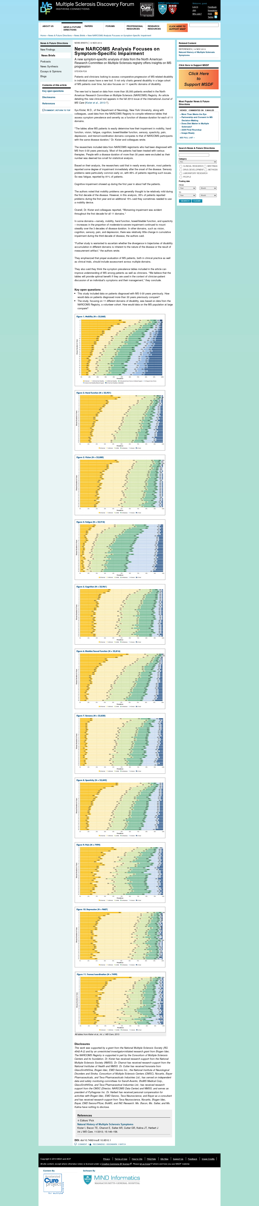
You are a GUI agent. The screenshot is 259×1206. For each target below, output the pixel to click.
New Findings (47, 49)
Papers (89, 26)
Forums (110, 26)
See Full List (187, 137)
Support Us (178, 1158)
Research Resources (154, 27)
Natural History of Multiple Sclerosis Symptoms (105, 1124)
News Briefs (79, 35)
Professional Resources (135, 27)
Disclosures (49, 97)
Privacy (106, 1158)
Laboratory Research (195, 173)
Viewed (183, 110)
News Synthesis (49, 66)
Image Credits (208, 1158)
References (48, 103)
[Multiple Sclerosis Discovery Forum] (46, 12)
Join (194, 10)
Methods (213, 169)
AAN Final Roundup (191, 129)
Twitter (210, 17)
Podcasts (45, 61)
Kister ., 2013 (95, 102)
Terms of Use (121, 1158)
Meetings (212, 166)
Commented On (196, 110)
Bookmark (112, 1144)
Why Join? (197, 13)
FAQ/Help (151, 1158)
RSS (210, 13)
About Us (47, 26)
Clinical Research (193, 166)
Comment (49, 110)
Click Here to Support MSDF (177, 27)
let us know (145, 1163)
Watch (122, 1144)
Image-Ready (188, 132)
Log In (195, 6)
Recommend (99, 1144)
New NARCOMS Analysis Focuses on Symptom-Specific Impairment (119, 35)
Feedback (212, 7)
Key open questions (53, 91)
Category (183, 158)
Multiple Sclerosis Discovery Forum (95, 6)
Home (43, 35)
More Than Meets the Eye (193, 114)
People (187, 177)
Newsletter (212, 10)
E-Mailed (209, 110)
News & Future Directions (72, 28)
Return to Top (63, 110)
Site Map (164, 1158)
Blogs (43, 76)
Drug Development (193, 169)
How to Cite (137, 1158)
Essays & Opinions (51, 71)
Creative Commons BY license (115, 1163)
